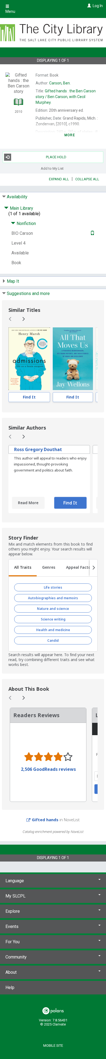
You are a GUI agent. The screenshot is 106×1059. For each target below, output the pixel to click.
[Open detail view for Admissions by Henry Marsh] (29, 358)
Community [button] (16, 957)
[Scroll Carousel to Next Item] (23, 319)
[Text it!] (92, 233)
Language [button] (14, 880)
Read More (28, 502)
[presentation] (29, 358)
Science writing (53, 619)
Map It (13, 281)
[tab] (23, 567)
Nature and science (53, 608)
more (69, 135)
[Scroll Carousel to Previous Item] (10, 319)
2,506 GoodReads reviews (48, 769)
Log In (98, 6)
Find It (29, 397)
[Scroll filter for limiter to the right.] (93, 567)
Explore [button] (12, 911)
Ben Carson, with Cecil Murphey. (66, 97)
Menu (10, 11)
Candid (53, 640)
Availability (17, 196)
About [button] (11, 972)
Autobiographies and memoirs (53, 598)
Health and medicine (53, 630)
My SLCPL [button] (15, 896)
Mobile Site (53, 1045)
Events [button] (11, 926)
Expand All (59, 179)
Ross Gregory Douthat (38, 449)
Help (9, 987)
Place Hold (56, 157)
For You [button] (12, 941)
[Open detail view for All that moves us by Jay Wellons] (73, 358)
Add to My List (52, 168)
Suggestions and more (28, 293)
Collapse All (87, 179)
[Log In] (88, 6)
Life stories (53, 587)
